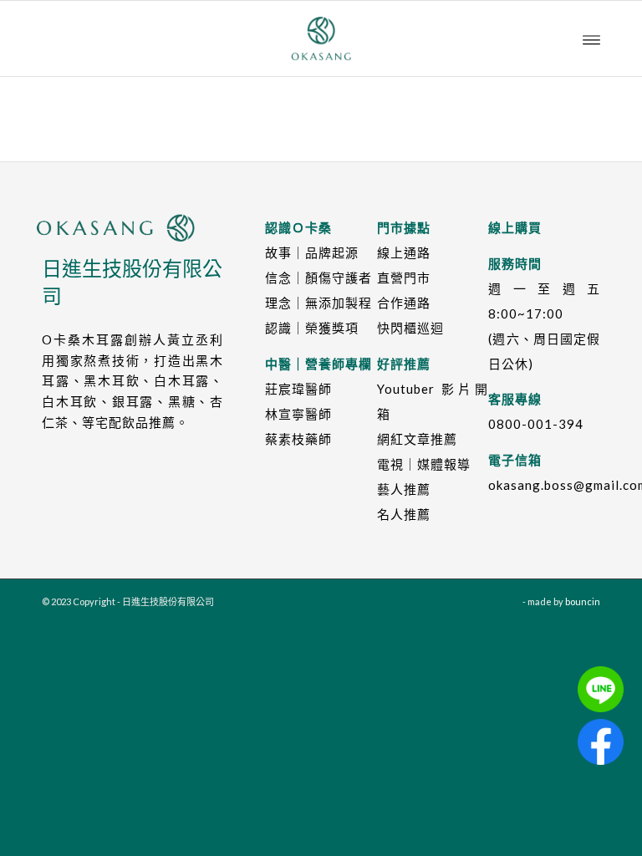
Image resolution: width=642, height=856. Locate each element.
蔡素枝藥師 (298, 438)
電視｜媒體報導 (424, 463)
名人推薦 (404, 514)
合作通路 (404, 302)
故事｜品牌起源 (312, 252)
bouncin (582, 601)
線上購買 (515, 227)
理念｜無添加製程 (318, 302)
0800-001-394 (535, 423)
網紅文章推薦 (417, 438)
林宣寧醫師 (298, 413)
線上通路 (404, 252)
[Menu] (591, 38)
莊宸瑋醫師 (298, 388)
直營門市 (404, 277)
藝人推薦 (404, 489)
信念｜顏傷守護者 (318, 277)
